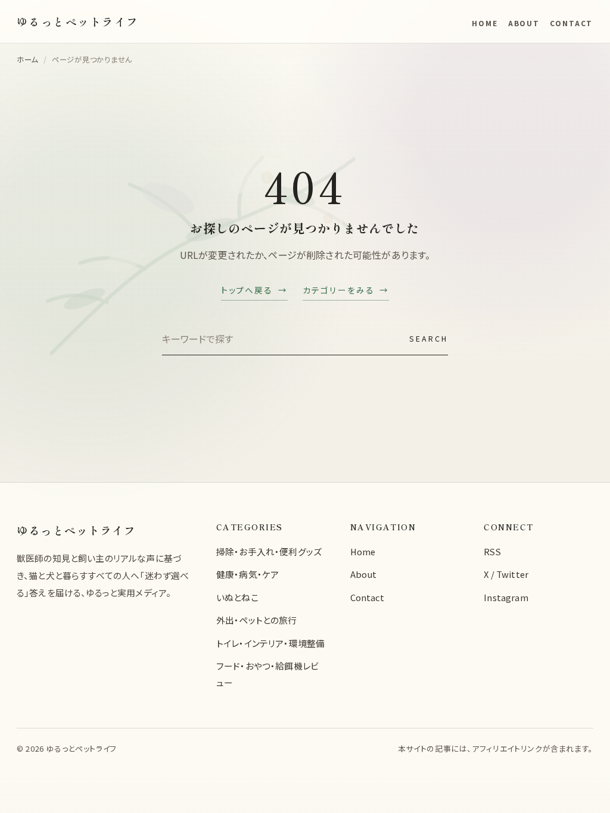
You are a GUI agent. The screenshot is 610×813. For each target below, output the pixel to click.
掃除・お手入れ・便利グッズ (269, 551)
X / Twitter (506, 574)
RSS (492, 551)
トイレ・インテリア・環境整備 (270, 643)
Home (484, 23)
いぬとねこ (237, 597)
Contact (571, 23)
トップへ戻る (247, 290)
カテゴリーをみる (338, 290)
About (524, 23)
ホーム (27, 59)
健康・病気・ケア (247, 574)
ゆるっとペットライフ (76, 530)
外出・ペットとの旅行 (256, 620)
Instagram (506, 597)
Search (428, 338)
